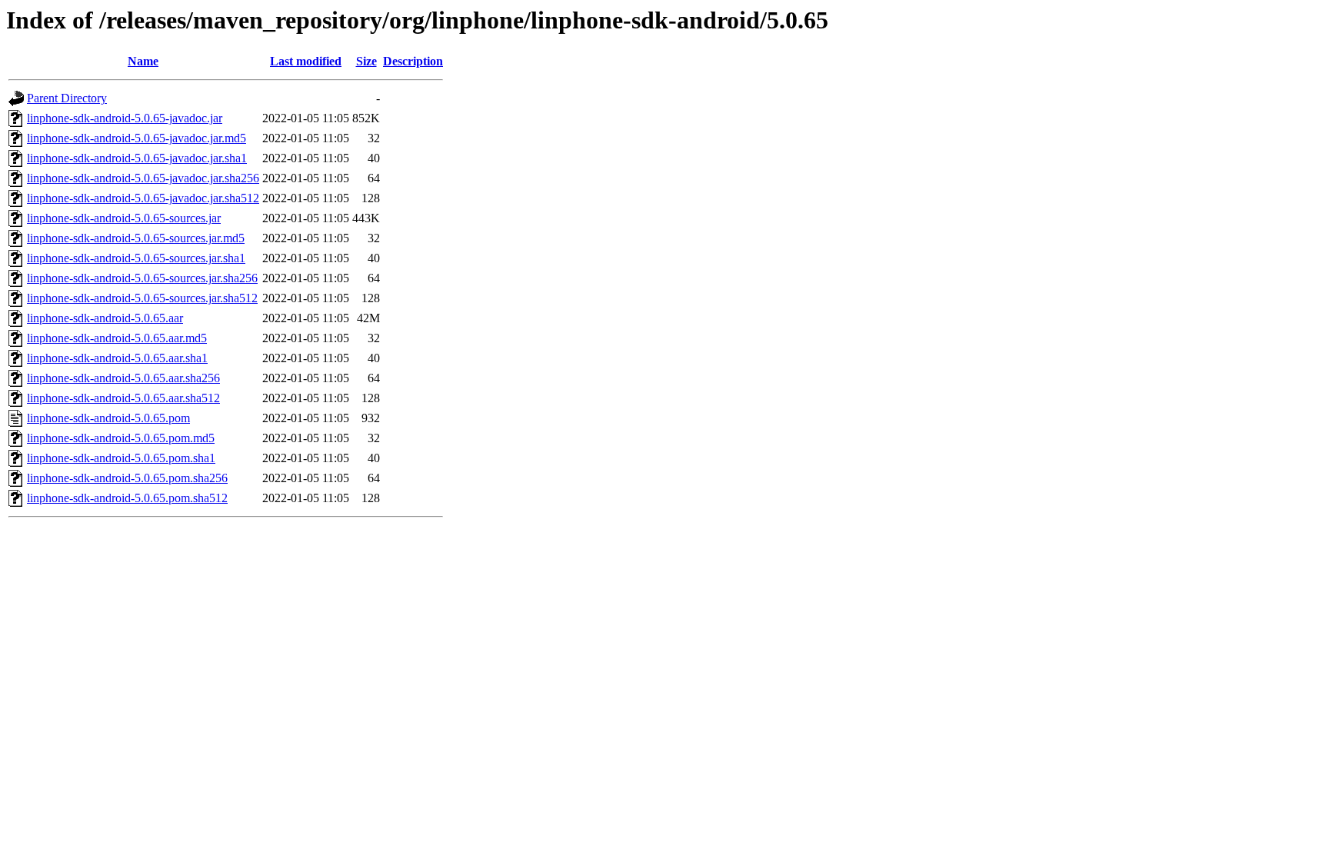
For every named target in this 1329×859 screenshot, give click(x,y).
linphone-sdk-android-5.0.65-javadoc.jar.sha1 (137, 158)
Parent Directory (67, 98)
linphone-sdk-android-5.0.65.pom (108, 418)
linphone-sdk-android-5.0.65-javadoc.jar (124, 118)
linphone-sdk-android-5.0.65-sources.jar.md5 (136, 238)
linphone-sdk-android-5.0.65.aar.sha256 (123, 378)
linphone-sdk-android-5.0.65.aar (105, 318)
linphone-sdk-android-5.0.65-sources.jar (124, 218)
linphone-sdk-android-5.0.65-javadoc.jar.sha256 (143, 178)
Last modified (305, 61)
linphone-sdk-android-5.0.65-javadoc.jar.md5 (136, 138)
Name (143, 61)
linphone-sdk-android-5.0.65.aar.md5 (117, 338)
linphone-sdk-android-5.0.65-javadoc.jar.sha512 (143, 198)
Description (413, 61)
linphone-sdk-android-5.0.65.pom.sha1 (121, 457)
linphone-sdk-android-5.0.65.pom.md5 (121, 437)
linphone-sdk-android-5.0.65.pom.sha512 (127, 497)
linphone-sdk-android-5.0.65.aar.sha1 (117, 358)
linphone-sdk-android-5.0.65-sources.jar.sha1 (136, 258)
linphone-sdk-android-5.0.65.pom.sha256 (127, 477)
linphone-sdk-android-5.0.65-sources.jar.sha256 (142, 278)
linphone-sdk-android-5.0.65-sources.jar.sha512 (142, 298)
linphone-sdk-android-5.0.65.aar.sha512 (123, 398)
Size (366, 61)
